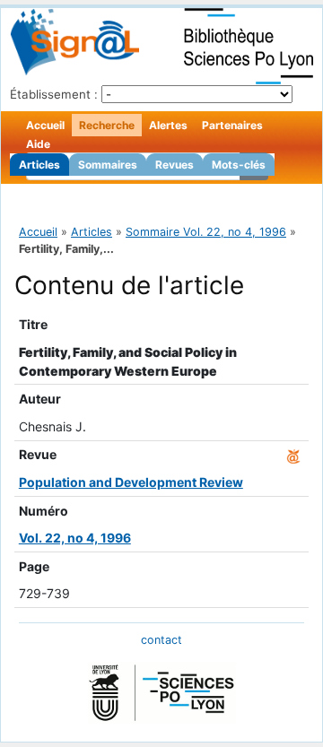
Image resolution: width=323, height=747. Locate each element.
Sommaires (107, 164)
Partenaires (232, 125)
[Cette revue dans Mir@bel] (293, 454)
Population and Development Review (131, 482)
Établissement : (54, 94)
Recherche (107, 125)
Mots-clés (239, 164)
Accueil (45, 125)
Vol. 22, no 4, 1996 (75, 537)
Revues (174, 164)
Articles (39, 164)
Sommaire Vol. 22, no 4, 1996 (206, 232)
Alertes (168, 125)
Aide (38, 144)
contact (161, 640)
